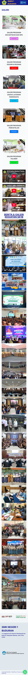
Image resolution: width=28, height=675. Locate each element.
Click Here (14, 38)
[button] (25, 672)
